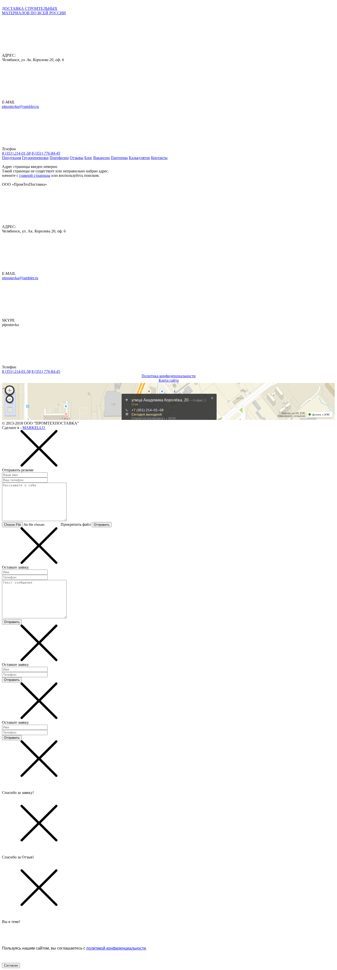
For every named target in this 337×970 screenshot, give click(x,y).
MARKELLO (34, 428)
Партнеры (119, 158)
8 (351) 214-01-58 (16, 153)
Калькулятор (139, 158)
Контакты (159, 158)
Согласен (11, 965)
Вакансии (101, 158)
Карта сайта (169, 380)
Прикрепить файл (76, 524)
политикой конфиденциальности (116, 948)
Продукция (11, 158)
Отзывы (76, 158)
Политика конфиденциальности (169, 376)
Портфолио (59, 158)
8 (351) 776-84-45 (46, 153)
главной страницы (34, 175)
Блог (88, 158)
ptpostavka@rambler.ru (20, 106)
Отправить (102, 524)
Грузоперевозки (35, 158)
